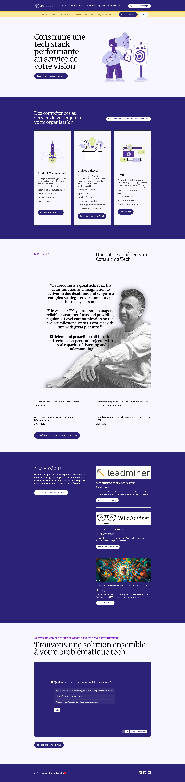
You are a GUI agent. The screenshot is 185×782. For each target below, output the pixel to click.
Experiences (77, 5)
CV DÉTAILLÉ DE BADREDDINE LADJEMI (57, 435)
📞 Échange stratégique (139, 6)
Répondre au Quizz (128, 14)
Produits (90, 5)
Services (64, 5)
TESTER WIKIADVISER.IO (108, 547)
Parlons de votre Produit (50, 212)
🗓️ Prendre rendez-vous (49, 745)
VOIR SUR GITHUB (105, 603)
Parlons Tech (125, 212)
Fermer (143, 14)
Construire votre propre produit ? (51, 493)
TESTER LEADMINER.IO (107, 500)
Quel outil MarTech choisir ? (111, 5)
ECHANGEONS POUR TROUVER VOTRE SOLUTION (128, 119)
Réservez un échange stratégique (51, 76)
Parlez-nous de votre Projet (92, 216)
